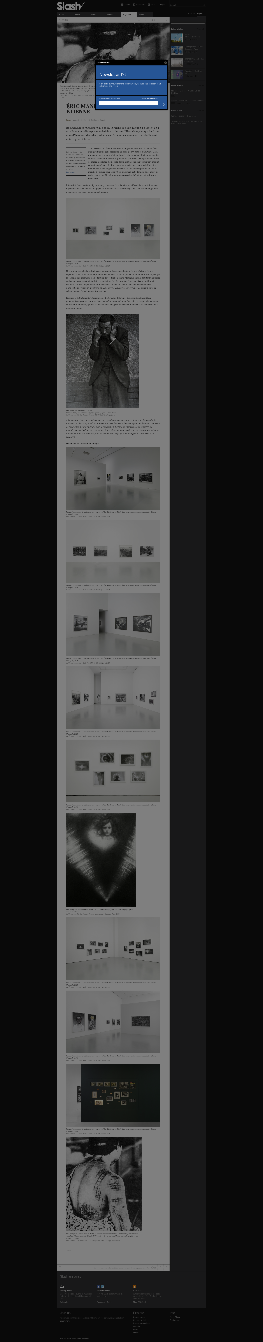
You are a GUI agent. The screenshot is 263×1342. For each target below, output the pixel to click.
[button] (165, 62)
